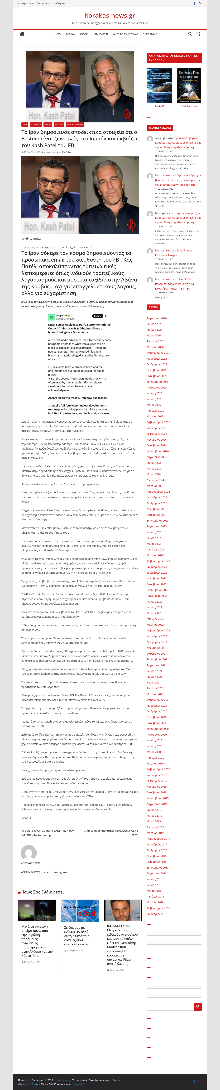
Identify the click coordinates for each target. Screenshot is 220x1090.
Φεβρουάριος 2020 (158, 769)
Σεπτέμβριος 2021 (158, 659)
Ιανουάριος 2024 (157, 497)
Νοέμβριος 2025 (157, 370)
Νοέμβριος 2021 (157, 648)
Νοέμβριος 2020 (157, 717)
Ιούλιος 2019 (154, 810)
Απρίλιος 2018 (155, 896)
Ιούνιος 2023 (154, 538)
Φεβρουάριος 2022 (158, 630)
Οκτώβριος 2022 (157, 584)
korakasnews (50, 152)
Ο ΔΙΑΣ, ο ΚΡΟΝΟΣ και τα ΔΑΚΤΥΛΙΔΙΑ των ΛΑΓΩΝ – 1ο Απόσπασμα (48, 833)
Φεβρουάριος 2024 (158, 491)
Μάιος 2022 (154, 613)
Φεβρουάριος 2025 (158, 422)
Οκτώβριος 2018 (157, 862)
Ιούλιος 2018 (154, 879)
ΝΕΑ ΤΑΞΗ (59, 124)
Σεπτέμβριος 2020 (158, 729)
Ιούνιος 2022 (154, 607)
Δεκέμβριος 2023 (157, 503)
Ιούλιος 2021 (154, 671)
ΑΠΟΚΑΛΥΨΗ (101, 33)
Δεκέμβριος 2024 (157, 434)
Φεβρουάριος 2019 (158, 838)
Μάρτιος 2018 (155, 902)
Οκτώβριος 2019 (157, 792)
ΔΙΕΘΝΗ (84, 33)
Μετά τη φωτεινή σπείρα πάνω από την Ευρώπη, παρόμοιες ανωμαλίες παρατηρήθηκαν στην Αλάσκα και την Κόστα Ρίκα (37, 941)
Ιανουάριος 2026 (157, 358)
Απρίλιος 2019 (155, 827)
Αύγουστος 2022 (157, 596)
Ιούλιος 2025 (154, 393)
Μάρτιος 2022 (155, 624)
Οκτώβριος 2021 (157, 653)
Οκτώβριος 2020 (157, 723)
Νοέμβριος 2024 (157, 439)
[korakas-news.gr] (22, 34)
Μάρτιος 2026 (155, 347)
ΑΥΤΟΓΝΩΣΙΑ (150, 33)
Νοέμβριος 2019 (157, 786)
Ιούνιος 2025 (154, 399)
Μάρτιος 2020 (155, 763)
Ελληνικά (159, 105)
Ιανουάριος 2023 (157, 567)
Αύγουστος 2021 (157, 665)
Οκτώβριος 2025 (157, 376)
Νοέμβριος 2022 (157, 578)
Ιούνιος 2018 (154, 885)
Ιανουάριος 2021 (157, 705)
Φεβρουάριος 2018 (158, 908)
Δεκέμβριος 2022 (157, 572)
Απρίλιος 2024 (155, 480)
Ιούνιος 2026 (154, 329)
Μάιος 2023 (154, 543)
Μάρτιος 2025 (155, 416)
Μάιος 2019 (154, 821)
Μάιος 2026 (154, 335)
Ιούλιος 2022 (154, 601)
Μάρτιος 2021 (155, 694)
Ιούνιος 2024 (154, 468)
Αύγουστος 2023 (157, 526)
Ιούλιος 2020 (154, 740)
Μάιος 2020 (154, 752)
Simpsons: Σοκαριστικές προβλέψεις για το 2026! (111, 833)
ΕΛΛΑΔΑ (70, 33)
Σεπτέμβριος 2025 (158, 382)
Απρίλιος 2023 (155, 549)
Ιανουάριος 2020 (157, 775)
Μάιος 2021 (154, 682)
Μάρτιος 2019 (155, 833)
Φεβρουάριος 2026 (158, 353)
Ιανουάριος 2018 (157, 914)
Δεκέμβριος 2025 (157, 364)
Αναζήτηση (198, 1006)
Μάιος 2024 (154, 474)
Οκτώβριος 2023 (157, 515)
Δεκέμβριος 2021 (157, 642)
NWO (58, 33)
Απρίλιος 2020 (155, 757)
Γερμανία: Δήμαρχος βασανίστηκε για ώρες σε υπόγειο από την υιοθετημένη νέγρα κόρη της (178, 142)
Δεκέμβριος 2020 (157, 711)
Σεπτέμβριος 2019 (158, 798)
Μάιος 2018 (154, 891)
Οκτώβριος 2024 (157, 445)
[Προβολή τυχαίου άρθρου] (198, 34)
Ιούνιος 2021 (154, 677)
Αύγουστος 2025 (157, 387)
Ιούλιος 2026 (154, 324)
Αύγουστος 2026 (157, 318)
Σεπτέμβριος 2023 (158, 520)
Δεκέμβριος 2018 (157, 850)
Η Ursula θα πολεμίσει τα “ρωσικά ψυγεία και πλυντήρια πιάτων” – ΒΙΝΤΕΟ (175, 284)
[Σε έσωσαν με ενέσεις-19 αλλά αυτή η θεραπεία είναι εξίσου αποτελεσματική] (80, 902)
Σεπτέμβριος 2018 (158, 867)
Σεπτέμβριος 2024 (158, 451)
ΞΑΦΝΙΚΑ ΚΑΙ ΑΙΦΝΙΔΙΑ (125, 33)
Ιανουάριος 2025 (157, 428)
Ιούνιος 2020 (154, 746)
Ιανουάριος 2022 (157, 636)
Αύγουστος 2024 (157, 457)
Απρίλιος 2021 (155, 688)
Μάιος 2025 (154, 405)
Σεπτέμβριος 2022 (158, 590)
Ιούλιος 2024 (154, 463)
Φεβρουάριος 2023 (158, 561)
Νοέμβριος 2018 (157, 856)
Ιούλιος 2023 (154, 532)
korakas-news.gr (110, 15)
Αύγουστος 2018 (157, 873)
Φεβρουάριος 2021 (158, 700)
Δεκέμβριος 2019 (157, 781)
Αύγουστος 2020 (157, 734)
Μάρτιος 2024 (155, 486)
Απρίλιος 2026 (155, 341)
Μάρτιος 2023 (155, 555)
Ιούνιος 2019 (154, 815)
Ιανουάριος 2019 (157, 844)
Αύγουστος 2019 (157, 804)
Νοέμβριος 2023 (157, 509)
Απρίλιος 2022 (155, 619)
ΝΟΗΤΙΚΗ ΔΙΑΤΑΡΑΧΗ (75, 124)
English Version (189, 106)
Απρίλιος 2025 (155, 410)
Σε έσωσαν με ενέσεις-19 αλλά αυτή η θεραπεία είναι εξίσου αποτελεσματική (76, 935)
